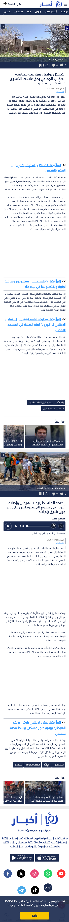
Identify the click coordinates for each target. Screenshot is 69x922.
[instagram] (34, 873)
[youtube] (61, 873)
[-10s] (53, 526)
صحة (29, 11)
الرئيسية (64, 11)
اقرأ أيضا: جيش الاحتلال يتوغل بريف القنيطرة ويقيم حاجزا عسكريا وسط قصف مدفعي (37, 728)
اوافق (34, 915)
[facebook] (8, 873)
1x (16, 526)
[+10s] (61, 526)
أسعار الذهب (50, 11)
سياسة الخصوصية (19, 905)
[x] (21, 873)
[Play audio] (8, 526)
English (12, 4)
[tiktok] (35, 890)
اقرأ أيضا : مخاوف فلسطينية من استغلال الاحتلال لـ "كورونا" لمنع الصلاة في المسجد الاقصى (35, 324)
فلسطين (18, 11)
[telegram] (21, 890)
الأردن (38, 11)
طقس (7, 11)
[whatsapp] (48, 873)
